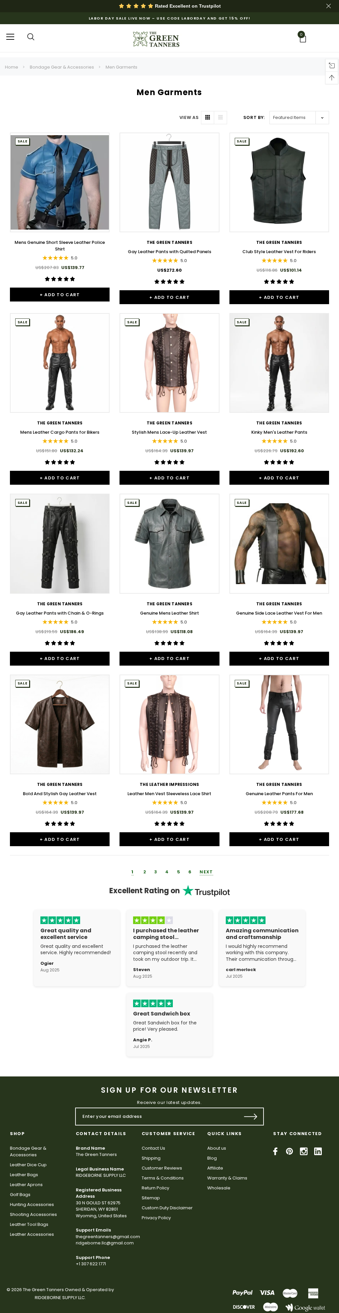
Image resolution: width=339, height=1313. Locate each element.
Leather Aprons (26, 1184)
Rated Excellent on (187, 6)
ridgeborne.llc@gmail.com (105, 1243)
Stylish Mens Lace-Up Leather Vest (169, 432)
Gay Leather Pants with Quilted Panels (169, 251)
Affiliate (215, 1168)
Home (11, 67)
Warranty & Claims (227, 1178)
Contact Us (153, 1148)
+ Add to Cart (60, 295)
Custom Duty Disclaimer (167, 1208)
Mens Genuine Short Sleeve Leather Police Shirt (60, 245)
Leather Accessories (32, 1234)
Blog (212, 1158)
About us (216, 1148)
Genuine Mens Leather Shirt (169, 613)
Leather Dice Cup (28, 1165)
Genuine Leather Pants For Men (279, 794)
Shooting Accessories (33, 1214)
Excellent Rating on (144, 891)
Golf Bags (20, 1194)
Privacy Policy (156, 1218)
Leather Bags (24, 1175)
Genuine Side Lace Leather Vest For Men (279, 613)
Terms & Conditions (163, 1178)
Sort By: (254, 117)
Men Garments (121, 67)
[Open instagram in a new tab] (304, 1151)
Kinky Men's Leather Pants (279, 432)
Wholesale (218, 1188)
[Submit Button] (250, 1116)
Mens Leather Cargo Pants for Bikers (59, 432)
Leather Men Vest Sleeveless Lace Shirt (169, 794)
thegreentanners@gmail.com (108, 1236)
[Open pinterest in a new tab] (289, 1151)
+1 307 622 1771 (91, 1264)
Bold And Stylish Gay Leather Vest (60, 794)
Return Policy (155, 1188)
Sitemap (151, 1198)
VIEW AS (189, 117)
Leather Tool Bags (29, 1224)
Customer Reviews (162, 1168)
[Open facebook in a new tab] (275, 1151)
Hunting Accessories (32, 1204)
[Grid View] (207, 117)
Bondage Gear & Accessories (62, 67)
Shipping (151, 1158)
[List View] (220, 117)
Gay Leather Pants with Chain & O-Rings (60, 613)
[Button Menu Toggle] (10, 36)
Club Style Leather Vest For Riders (279, 251)
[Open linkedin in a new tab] (318, 1151)
